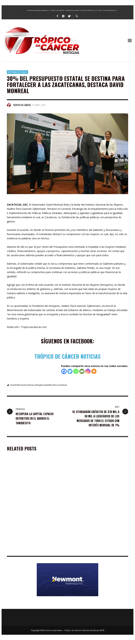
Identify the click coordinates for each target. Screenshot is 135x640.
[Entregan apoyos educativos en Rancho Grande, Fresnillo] (93, 529)
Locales (23, 72)
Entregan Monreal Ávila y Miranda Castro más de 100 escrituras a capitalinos (34, 504)
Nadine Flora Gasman (56, 384)
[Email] (82, 371)
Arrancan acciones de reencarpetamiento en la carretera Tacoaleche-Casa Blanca (35, 550)
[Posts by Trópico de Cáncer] (9, 105)
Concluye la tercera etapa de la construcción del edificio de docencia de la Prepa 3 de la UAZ (98, 504)
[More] (94, 371)
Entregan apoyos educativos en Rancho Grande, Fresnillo (98, 550)
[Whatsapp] (76, 371)
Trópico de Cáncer (22, 105)
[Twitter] (69, 15)
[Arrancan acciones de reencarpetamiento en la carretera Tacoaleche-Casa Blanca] (30, 529)
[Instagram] (63, 15)
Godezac (29, 384)
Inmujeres (40, 384)
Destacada (13, 72)
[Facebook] (57, 15)
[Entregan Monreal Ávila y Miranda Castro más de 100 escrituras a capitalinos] (30, 482)
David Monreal (17, 384)
